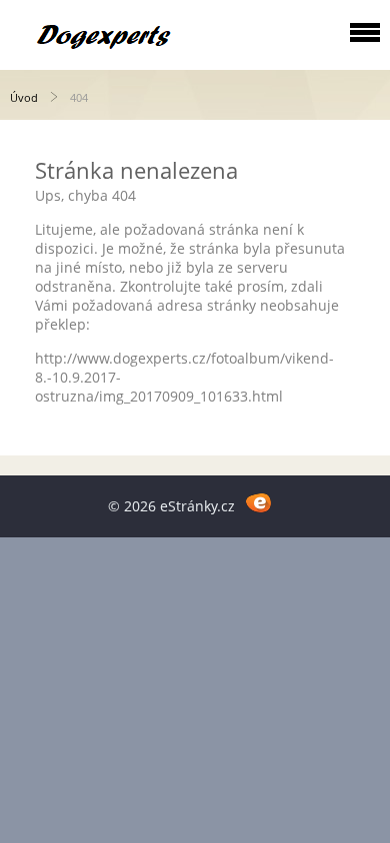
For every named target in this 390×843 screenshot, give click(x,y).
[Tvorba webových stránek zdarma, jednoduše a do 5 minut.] (258, 502)
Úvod (24, 97)
